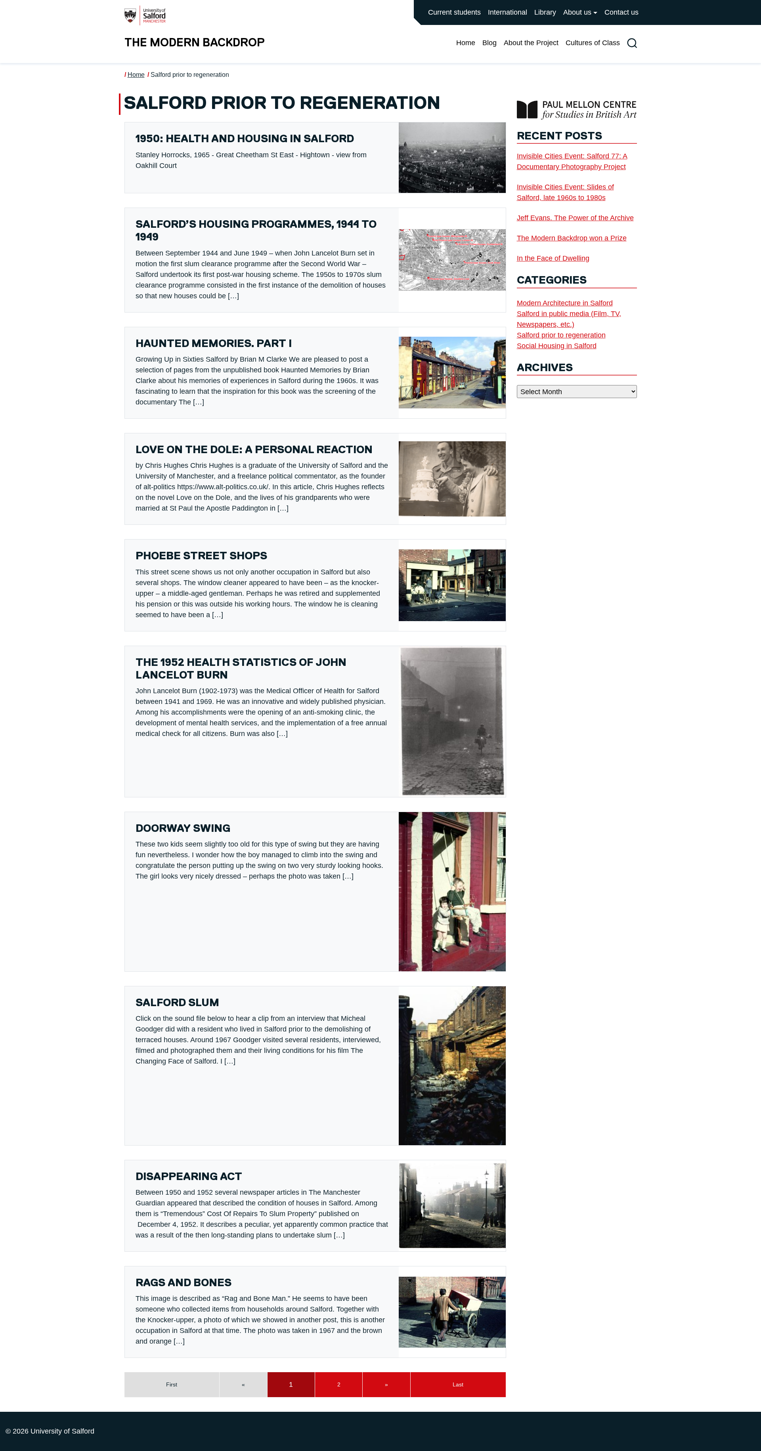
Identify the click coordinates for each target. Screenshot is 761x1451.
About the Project (531, 43)
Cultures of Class (593, 43)
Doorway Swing (183, 829)
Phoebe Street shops (201, 556)
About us (577, 12)
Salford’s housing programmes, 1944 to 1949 (256, 231)
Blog (489, 43)
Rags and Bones (183, 1283)
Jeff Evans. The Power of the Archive (575, 218)
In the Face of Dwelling (553, 258)
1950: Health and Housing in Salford (245, 139)
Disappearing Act (189, 1177)
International (507, 12)
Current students (454, 12)
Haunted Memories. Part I (214, 344)
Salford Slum (177, 1003)
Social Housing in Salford (557, 346)
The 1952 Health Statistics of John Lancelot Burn (241, 669)
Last (458, 1384)
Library (545, 12)
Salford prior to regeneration (190, 74)
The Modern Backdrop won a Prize (572, 238)
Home (465, 43)
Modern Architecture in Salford (565, 303)
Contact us (621, 12)
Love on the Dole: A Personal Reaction (254, 450)
